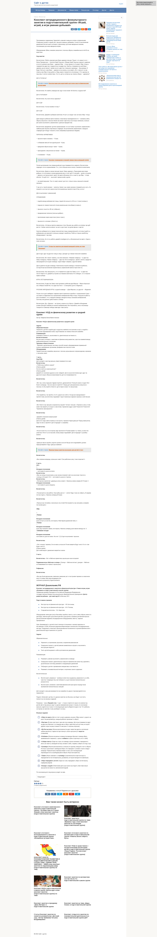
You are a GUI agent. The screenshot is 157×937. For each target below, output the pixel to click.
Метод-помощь (40, 10)
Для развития (62, 10)
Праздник (51, 10)
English (121, 4)
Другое (112, 10)
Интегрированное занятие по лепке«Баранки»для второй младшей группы (110, 85)
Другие (104, 10)
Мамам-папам (73, 10)
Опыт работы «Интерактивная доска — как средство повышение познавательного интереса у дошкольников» (111, 69)
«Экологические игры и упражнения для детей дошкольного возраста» (113, 77)
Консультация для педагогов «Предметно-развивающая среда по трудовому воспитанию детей (113, 39)
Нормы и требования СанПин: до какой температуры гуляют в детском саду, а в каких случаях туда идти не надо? (113, 58)
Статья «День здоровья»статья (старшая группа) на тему (114, 48)
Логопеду (96, 10)
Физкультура (85, 10)
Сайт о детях (41, 2)
